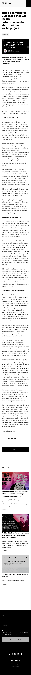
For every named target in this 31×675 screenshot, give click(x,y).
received (18, 360)
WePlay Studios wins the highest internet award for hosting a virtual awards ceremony (15, 494)
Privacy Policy (15, 666)
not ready (10, 385)
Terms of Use (15, 669)
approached (19, 144)
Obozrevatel (11, 431)
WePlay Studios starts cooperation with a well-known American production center (15, 535)
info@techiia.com (15, 649)
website (11, 135)
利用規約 (7, 634)
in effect (19, 269)
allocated (8, 193)
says (26, 243)
